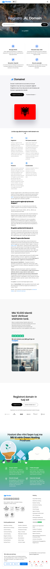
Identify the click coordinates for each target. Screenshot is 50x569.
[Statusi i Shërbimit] (37, 522)
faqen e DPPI (14, 245)
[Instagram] (11, 499)
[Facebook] (7, 499)
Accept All (24, 563)
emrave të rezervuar (21, 291)
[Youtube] (5, 499)
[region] (15, 559)
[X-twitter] (9, 499)
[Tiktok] (16, 499)
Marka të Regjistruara (34, 554)
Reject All (16, 563)
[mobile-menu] (47, 2)
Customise (8, 563)
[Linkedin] (14, 499)
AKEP (12, 197)
